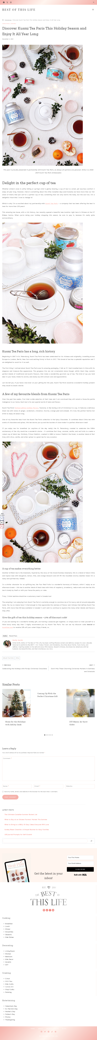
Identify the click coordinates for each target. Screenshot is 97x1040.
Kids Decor (9, 959)
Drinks (13, 23)
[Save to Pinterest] (2, 526)
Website (69, 786)
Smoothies (9, 932)
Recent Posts (13, 636)
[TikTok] (52, 1031)
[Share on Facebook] (2, 519)
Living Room (10, 951)
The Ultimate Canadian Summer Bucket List (21, 814)
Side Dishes (9, 937)
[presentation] (16, 703)
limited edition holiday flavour (26, 408)
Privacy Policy (52, 1028)
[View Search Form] (93, 2)
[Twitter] (45, 1031)
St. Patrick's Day (11, 1009)
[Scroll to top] (92, 1032)
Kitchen (8, 954)
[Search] (91, 841)
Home (33, 1028)
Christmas (6, 23)
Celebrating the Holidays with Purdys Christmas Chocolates (24, 667)
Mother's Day (10, 1011)
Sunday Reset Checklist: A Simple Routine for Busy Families (27, 829)
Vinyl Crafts (9, 989)
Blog (64, 1028)
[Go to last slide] (5, 711)
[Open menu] (93, 9)
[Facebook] (3, 2)
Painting (8, 992)
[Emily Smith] (7, 644)
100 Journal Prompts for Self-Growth (18, 834)
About (40, 1028)
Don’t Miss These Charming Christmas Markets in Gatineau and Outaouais (73, 668)
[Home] (3, 20)
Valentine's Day (11, 1006)
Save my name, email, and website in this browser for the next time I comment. (31, 791)
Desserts (8, 934)
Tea (17, 658)
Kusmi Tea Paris (51, 203)
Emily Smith (18, 640)
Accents (8, 962)
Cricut (7, 978)
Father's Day (10, 1014)
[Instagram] (10, 2)
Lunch (7, 926)
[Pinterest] (55, 1031)
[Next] (91, 711)
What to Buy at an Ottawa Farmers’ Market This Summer (26, 819)
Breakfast (9, 924)
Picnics (7, 1017)
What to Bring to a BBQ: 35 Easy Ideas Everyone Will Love (27, 824)
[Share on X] (2, 522)
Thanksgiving (10, 1020)
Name (6, 786)
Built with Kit (80, 874)
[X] (7, 2)
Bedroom (8, 956)
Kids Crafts (9, 984)
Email (37, 786)
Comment (7, 758)
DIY (6, 965)
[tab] (44, 734)
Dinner (7, 929)
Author (5, 636)
